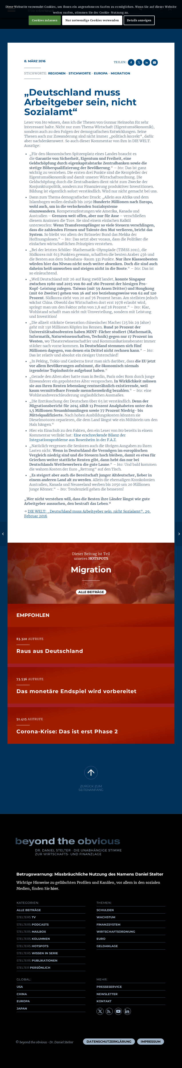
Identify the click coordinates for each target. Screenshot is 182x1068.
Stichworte (80, 73)
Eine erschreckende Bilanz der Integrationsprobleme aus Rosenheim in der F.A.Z (77, 437)
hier (54, 888)
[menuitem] (109, 1041)
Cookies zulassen (44, 20)
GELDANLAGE (107, 946)
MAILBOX (31, 931)
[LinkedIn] (127, 1011)
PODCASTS (33, 924)
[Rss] (109, 1011)
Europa (101, 73)
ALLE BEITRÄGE (29, 910)
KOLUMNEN (33, 938)
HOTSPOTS (32, 946)
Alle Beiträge (91, 592)
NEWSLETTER (107, 994)
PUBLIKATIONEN (37, 960)
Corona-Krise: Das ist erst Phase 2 (67, 731)
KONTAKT (104, 1001)
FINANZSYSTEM (108, 924)
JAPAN (22, 1008)
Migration (120, 73)
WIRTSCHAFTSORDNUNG (116, 931)
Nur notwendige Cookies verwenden (92, 20)
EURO (101, 938)
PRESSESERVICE (109, 986)
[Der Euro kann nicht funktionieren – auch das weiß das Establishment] (3, 534)
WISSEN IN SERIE (37, 953)
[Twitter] (100, 1011)
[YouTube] (118, 1011)
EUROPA (23, 1001)
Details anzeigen (139, 20)
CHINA (22, 994)
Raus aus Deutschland (49, 651)
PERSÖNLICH (33, 967)
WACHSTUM (106, 917)
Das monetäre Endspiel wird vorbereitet (76, 691)
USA (20, 986)
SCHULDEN (105, 910)
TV (26, 917)
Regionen (56, 73)
